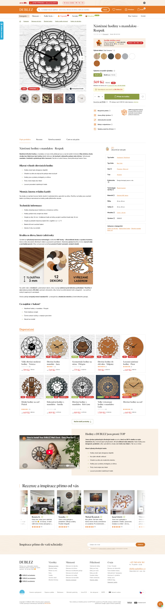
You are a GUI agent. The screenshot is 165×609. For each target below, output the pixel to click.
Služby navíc (111, 577)
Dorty (50, 573)
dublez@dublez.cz (137, 568)
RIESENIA (48, 603)
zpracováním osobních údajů (107, 548)
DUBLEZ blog (111, 580)
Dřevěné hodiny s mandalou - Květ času (81, 403)
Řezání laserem (121, 188)
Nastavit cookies (116, 592)
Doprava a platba (49, 592)
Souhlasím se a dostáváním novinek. (109, 548)
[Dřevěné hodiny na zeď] (133, 387)
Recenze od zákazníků (114, 568)
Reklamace (60, 592)
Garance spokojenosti (35, 592)
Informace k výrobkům (114, 575)
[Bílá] (70, 98)
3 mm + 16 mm (121, 212)
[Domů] (20, 21)
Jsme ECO (84, 592)
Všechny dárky (94, 580)
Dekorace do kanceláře (72, 577)
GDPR (103, 592)
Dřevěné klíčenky (53, 580)
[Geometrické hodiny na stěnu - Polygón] (82, 347)
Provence (119, 169)
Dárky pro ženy (94, 568)
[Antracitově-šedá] (24, 98)
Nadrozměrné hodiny (124, 228)
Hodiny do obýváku (112, 228)
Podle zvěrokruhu (94, 577)
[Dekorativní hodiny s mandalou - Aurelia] (57, 387)
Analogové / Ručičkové (123, 157)
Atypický (119, 174)
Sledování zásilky (112, 582)
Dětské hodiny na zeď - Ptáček (30, 403)
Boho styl (125, 169)
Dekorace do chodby (71, 575)
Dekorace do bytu (53, 566)
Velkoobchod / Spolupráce (115, 573)
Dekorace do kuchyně (72, 573)
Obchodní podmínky (72, 592)
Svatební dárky (94, 575)
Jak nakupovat (94, 592)
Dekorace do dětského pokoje (74, 570)
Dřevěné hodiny (53, 568)
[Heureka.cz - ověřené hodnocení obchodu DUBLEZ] (22, 592)
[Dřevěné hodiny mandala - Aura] (57, 347)
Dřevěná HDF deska (122, 195)
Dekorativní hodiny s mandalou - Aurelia (55, 403)
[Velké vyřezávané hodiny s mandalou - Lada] (108, 387)
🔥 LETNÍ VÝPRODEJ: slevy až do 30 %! (43, 3)
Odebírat (140, 544)
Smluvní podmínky (115, 603)
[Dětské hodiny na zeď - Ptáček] (32, 387)
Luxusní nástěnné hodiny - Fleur (130, 362)
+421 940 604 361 (136, 562)
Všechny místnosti (71, 580)
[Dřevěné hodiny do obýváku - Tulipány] (108, 347)
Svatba (51, 575)
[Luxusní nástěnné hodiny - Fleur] (133, 347)
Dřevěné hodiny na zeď (132, 402)
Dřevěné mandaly (136, 228)
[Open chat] (160, 604)
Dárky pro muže (94, 570)
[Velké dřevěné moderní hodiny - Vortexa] (32, 347)
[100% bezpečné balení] (124, 112)
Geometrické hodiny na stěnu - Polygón (82, 362)
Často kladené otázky (114, 570)
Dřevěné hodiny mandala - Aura (53, 362)
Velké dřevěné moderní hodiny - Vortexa (30, 362)
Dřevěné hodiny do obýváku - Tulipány (106, 362)
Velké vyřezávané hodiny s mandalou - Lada (106, 404)
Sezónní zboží (53, 577)
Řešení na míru (53, 570)
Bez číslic (120, 163)
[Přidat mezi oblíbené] (143, 97)
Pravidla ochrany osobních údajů (112, 602)
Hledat (105, 9)
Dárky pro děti (93, 573)
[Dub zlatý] (35, 98)
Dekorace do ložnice (71, 568)
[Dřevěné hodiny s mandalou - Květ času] (82, 387)
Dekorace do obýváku (72, 566)
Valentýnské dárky (95, 566)
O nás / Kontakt (112, 566)
